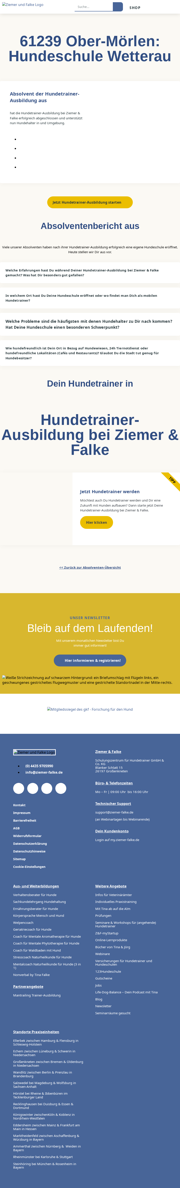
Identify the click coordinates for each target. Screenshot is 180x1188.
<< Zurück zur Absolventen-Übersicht (90, 567)
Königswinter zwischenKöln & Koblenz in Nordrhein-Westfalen (44, 1116)
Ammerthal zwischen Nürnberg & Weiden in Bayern (47, 1148)
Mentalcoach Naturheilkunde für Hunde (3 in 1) (47, 966)
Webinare (102, 954)
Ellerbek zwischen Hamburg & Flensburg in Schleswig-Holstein (45, 1042)
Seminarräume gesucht (112, 1013)
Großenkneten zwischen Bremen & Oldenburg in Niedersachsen (48, 1063)
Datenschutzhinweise (29, 851)
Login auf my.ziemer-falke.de (117, 840)
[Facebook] (18, 788)
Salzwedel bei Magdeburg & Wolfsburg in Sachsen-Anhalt (44, 1085)
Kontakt (19, 805)
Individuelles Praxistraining (116, 901)
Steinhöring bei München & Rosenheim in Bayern (44, 1166)
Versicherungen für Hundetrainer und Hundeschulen (123, 963)
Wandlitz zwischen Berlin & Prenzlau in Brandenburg (42, 1074)
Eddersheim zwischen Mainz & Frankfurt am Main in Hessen (46, 1127)
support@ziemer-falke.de (114, 812)
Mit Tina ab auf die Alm (112, 908)
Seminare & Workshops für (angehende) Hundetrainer (125, 924)
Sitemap (19, 859)
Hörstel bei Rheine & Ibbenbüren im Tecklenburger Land (40, 1095)
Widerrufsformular (27, 836)
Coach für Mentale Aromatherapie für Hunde (47, 936)
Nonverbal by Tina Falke (31, 974)
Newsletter (103, 1006)
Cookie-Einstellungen (29, 867)
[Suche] (118, 6)
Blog (98, 999)
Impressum (22, 813)
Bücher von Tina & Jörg (112, 947)
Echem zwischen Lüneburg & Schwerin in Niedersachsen (44, 1053)
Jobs (98, 985)
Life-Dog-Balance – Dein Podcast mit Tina (126, 992)
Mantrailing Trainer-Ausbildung (37, 995)
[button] (174, 7)
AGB (16, 828)
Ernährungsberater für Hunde (35, 908)
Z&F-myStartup (106, 933)
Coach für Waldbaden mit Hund (37, 950)
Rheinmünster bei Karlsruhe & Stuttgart (43, 1157)
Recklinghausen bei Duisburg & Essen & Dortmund (43, 1106)
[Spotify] (60, 788)
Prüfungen (103, 915)
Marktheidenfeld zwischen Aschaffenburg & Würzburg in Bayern (46, 1137)
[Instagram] (46, 788)
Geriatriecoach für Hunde (32, 929)
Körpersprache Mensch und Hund (38, 915)
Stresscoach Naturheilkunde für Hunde (42, 957)
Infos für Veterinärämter (113, 895)
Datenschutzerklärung (30, 843)
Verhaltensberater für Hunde (35, 895)
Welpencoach (23, 922)
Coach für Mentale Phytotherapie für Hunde (46, 943)
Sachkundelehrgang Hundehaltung (39, 901)
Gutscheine (103, 978)
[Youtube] (32, 788)
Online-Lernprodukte (111, 940)
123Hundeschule (108, 971)
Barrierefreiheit (24, 820)
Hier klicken (96, 522)
